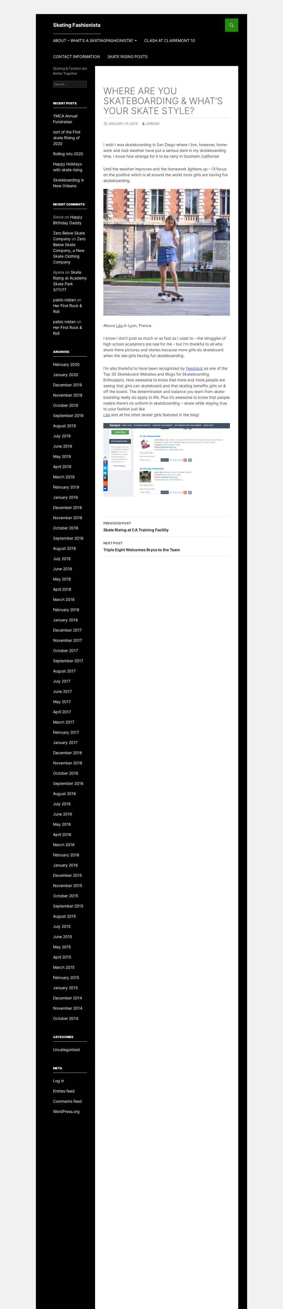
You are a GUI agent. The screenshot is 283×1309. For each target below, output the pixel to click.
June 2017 (62, 691)
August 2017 (64, 671)
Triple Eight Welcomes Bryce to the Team (141, 546)
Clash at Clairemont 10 (169, 40)
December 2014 (67, 998)
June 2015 (62, 936)
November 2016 (67, 763)
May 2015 (62, 946)
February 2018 (66, 609)
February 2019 (66, 487)
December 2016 (67, 752)
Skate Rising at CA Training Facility (136, 526)
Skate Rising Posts (128, 56)
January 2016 (65, 865)
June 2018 (62, 568)
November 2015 (67, 885)
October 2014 (65, 1018)
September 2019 (68, 415)
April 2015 (62, 957)
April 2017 (62, 711)
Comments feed (67, 1101)
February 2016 (66, 855)
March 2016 (64, 844)
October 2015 (65, 895)
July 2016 (62, 803)
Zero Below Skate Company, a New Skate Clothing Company (69, 250)
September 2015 (68, 906)
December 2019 (67, 384)
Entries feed (64, 1091)
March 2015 (64, 967)
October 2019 (65, 405)
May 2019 (62, 456)
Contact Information (76, 56)
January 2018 (65, 619)
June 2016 (62, 814)
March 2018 (64, 599)
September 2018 (68, 538)
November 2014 (67, 1008)
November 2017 (67, 640)
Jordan (152, 124)
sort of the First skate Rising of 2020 (66, 138)
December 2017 (67, 630)
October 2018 (65, 528)
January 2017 (65, 742)
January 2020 (65, 374)
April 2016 (62, 834)
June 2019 (62, 446)
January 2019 (65, 497)
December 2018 (67, 507)
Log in (58, 1080)
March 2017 (63, 722)
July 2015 (62, 926)
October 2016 (65, 773)
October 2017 (65, 650)
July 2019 (62, 436)
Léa (119, 325)
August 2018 (64, 548)
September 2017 (68, 660)
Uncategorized (66, 1049)
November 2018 (67, 517)
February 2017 (66, 732)
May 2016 (62, 824)
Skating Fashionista (76, 25)
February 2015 (66, 977)
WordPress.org (66, 1111)
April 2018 (62, 589)
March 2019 (64, 476)
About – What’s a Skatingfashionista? (93, 40)
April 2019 (62, 466)
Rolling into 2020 (68, 153)
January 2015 (65, 987)
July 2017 (61, 681)
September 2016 (68, 783)
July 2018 (62, 558)
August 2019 (64, 425)
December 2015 (67, 875)
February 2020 (66, 364)
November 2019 (67, 395)
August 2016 (64, 793)
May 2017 (62, 701)
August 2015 (64, 916)
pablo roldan (64, 299)
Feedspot (194, 368)
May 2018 (62, 579)
